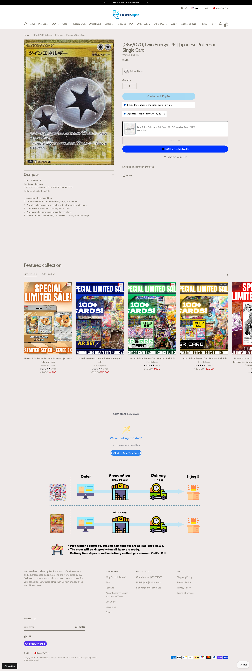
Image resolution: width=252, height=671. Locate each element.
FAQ (108, 582)
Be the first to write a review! (126, 453)
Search (109, 612)
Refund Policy (184, 582)
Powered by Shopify (32, 660)
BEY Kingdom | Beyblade (148, 587)
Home (26, 35)
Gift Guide (111, 601)
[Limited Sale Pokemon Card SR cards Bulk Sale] (204, 318)
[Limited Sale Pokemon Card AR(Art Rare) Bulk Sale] (100, 318)
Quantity (126, 80)
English (205, 8)
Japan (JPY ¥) (221, 8)
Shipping (126, 166)
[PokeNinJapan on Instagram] (186, 8)
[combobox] (194, 8)
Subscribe (80, 627)
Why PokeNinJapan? (116, 577)
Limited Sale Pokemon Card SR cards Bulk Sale (204, 358)
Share (129, 175)
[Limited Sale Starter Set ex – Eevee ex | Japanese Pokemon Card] (48, 318)
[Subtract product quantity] (125, 86)
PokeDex (110, 587)
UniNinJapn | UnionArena (148, 582)
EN (196, 8)
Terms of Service (185, 593)
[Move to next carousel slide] (225, 246)
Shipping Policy (184, 577)
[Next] (147, 2)
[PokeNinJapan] (126, 14)
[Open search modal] (25, 24)
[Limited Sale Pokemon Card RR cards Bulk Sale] (152, 318)
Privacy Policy (184, 587)
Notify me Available (177, 149)
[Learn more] (164, 114)
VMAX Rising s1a (130, 54)
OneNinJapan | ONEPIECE (149, 577)
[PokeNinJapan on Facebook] (182, 8)
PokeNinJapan (44, 657)
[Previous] (105, 2)
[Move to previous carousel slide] (218, 246)
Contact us (111, 607)
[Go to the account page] (220, 24)
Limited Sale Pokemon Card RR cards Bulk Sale (152, 358)
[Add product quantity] (133, 86)
